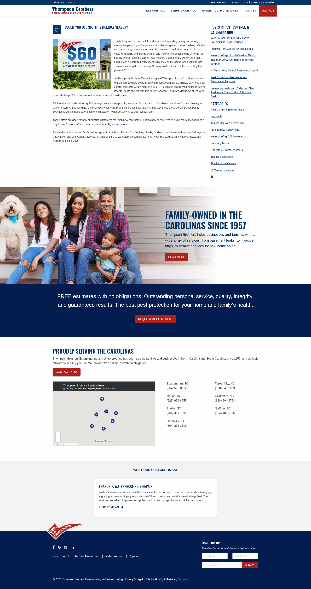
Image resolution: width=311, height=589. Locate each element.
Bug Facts (216, 116)
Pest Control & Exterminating (227, 109)
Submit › (250, 565)
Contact (268, 10)
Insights (250, 10)
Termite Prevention (87, 556)
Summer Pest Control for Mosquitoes (232, 48)
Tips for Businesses (222, 156)
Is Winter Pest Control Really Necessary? (234, 70)
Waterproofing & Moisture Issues (229, 136)
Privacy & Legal (134, 579)
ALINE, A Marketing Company (171, 579)
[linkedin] (72, 547)
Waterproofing (114, 556)
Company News (220, 143)
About (235, 2)
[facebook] (54, 547)
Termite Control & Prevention (227, 123)
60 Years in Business (222, 170)
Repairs (134, 556)
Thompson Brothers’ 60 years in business (106, 124)
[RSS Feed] (212, 176)
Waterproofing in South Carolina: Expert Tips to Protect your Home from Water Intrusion (233, 59)
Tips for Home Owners (223, 163)
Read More (176, 257)
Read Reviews (218, 2)
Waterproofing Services (220, 10)
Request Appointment (155, 319)
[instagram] (65, 547)
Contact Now (67, 371)
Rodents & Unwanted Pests (227, 150)
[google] (59, 547)
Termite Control (183, 10)
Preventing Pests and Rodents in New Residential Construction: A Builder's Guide (232, 92)
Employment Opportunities (259, 2)
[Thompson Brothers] (73, 10)
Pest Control (154, 10)
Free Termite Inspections (225, 129)
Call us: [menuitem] (63, 2)
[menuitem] (155, 11)
